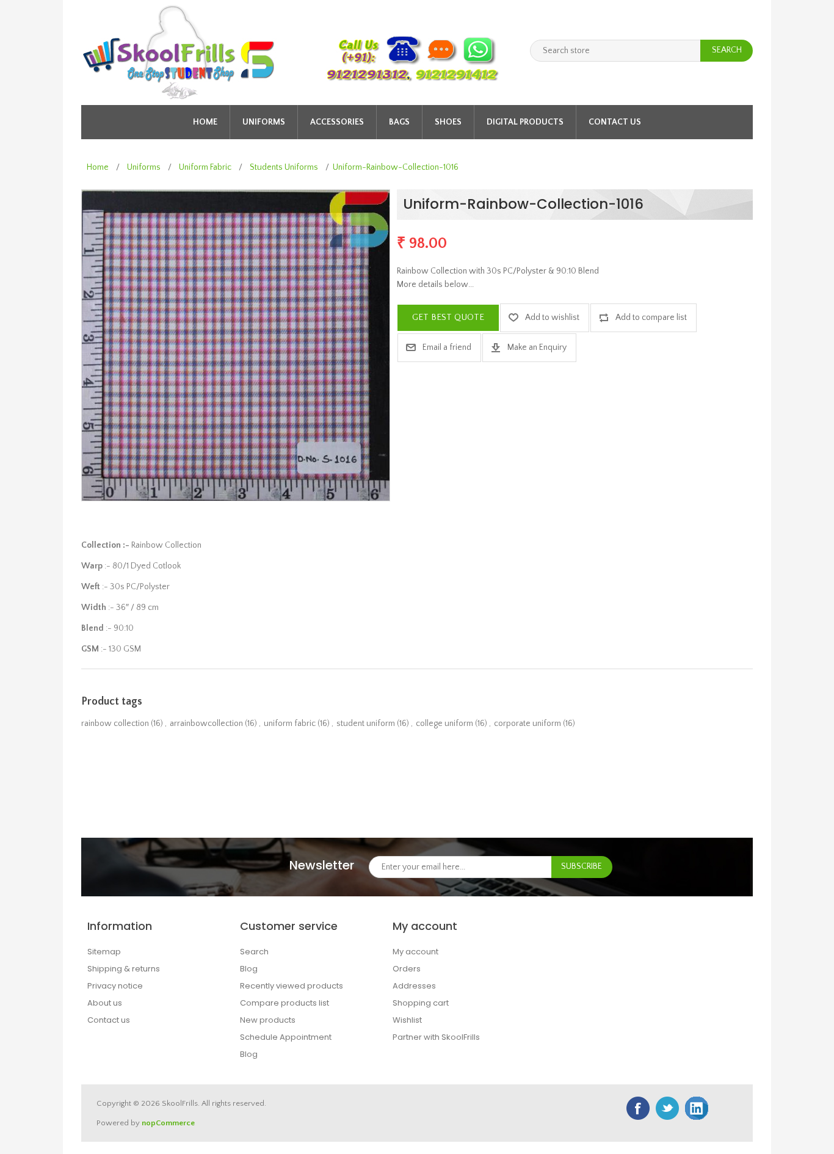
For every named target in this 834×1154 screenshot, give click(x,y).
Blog (249, 968)
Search (254, 951)
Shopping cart (421, 1003)
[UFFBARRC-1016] (235, 345)
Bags (399, 122)
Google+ (696, 1108)
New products (268, 1020)
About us (104, 1003)
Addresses (414, 986)
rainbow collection (115, 723)
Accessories (337, 122)
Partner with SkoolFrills (436, 1037)
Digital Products (525, 122)
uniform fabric (290, 723)
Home (205, 122)
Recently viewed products (291, 986)
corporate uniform (527, 723)
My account (415, 951)
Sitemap (104, 951)
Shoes (448, 122)
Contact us (615, 122)
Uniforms (263, 122)
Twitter (667, 1108)
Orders (407, 968)
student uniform (365, 723)
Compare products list (284, 1003)
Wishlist (407, 1020)
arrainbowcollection (206, 723)
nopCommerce (168, 1123)
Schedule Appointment (286, 1037)
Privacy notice (115, 986)
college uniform (444, 723)
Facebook (638, 1108)
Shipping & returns (123, 968)
